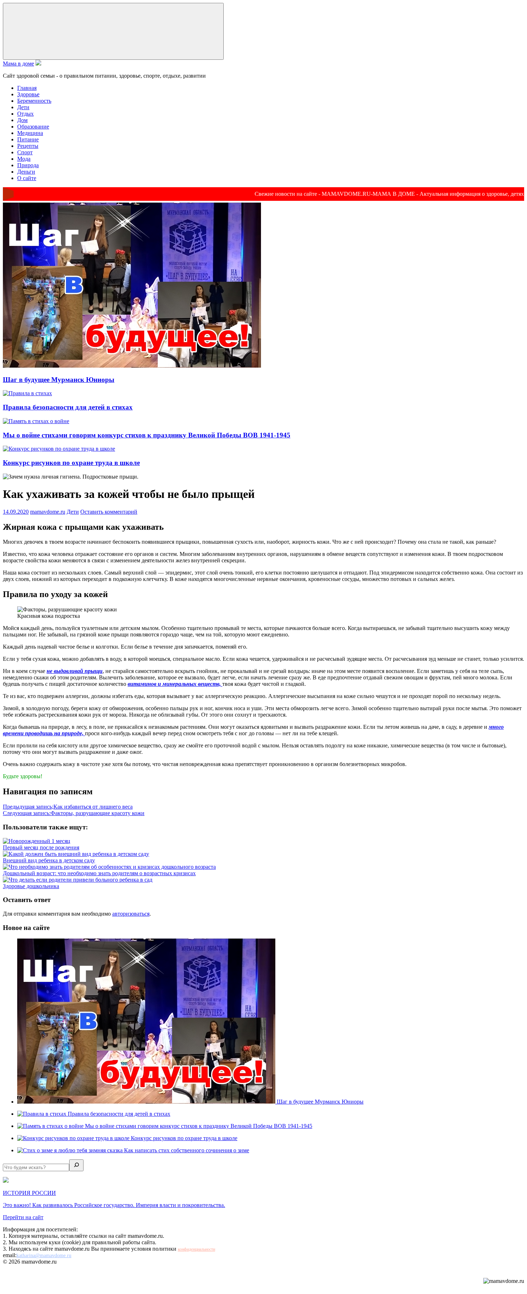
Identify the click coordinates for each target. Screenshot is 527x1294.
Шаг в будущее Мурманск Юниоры (58, 379)
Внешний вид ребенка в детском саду (49, 860)
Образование (33, 126)
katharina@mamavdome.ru (43, 1255)
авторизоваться (130, 914)
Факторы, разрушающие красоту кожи (73, 813)
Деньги (26, 172)
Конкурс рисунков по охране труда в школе (71, 462)
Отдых (25, 114)
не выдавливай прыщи (75, 671)
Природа (28, 165)
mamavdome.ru (47, 512)
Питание (28, 139)
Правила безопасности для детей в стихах (68, 407)
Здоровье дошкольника (31, 886)
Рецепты (27, 146)
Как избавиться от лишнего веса (68, 807)
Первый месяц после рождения (41, 847)
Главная (27, 88)
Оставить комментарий (108, 512)
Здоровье (28, 94)
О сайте (26, 178)
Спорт (25, 152)
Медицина (30, 133)
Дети (23, 107)
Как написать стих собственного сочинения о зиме (186, 1150)
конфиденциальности (196, 1249)
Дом (22, 120)
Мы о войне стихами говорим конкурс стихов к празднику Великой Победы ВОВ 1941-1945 (146, 435)
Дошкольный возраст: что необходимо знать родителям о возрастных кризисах (99, 873)
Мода (23, 159)
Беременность (34, 101)
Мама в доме (18, 63)
